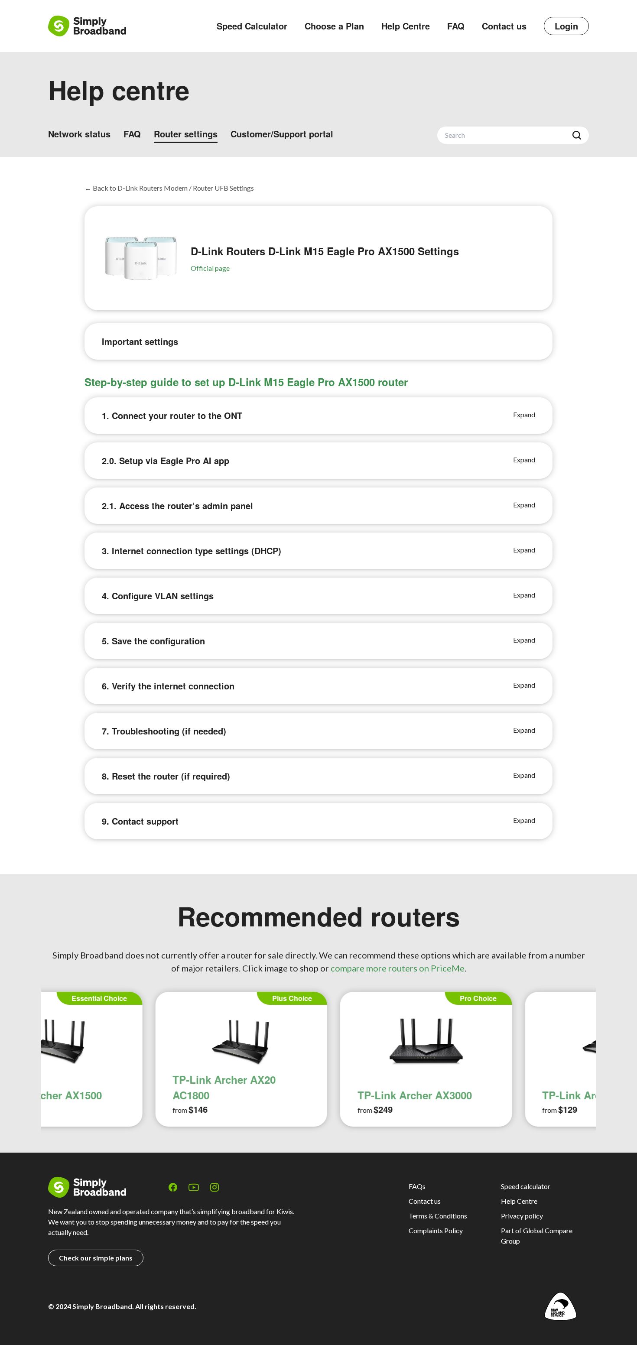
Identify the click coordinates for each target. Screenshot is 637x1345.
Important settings (140, 341)
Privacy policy (522, 1216)
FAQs (417, 1186)
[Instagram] (214, 1187)
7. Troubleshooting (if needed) (164, 730)
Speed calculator (525, 1186)
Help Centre (405, 25)
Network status (79, 133)
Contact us (504, 25)
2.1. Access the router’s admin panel (177, 505)
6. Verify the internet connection (168, 685)
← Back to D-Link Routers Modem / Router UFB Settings (169, 188)
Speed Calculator (252, 25)
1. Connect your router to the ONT (172, 415)
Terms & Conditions (438, 1216)
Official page (210, 268)
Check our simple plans (96, 1258)
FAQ (456, 25)
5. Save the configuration (153, 640)
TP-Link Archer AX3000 (307, 1095)
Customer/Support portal (282, 133)
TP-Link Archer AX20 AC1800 (116, 1087)
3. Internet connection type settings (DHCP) (191, 550)
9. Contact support (140, 821)
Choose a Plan (334, 25)
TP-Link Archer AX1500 (492, 1095)
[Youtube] (193, 1187)
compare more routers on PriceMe (398, 968)
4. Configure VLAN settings (158, 595)
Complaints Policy (436, 1230)
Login (566, 25)
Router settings (186, 133)
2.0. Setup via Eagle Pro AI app (165, 460)
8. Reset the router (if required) (166, 776)
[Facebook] (173, 1187)
